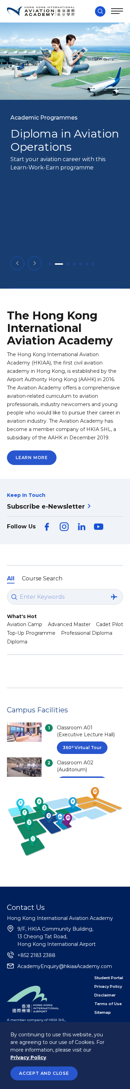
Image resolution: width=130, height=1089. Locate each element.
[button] (17, 263)
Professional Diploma (86, 633)
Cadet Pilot (109, 624)
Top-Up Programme (31, 633)
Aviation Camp (24, 624)
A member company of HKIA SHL (36, 1020)
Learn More (32, 457)
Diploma (17, 642)
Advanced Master (69, 624)
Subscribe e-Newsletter (46, 506)
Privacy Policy (28, 1057)
